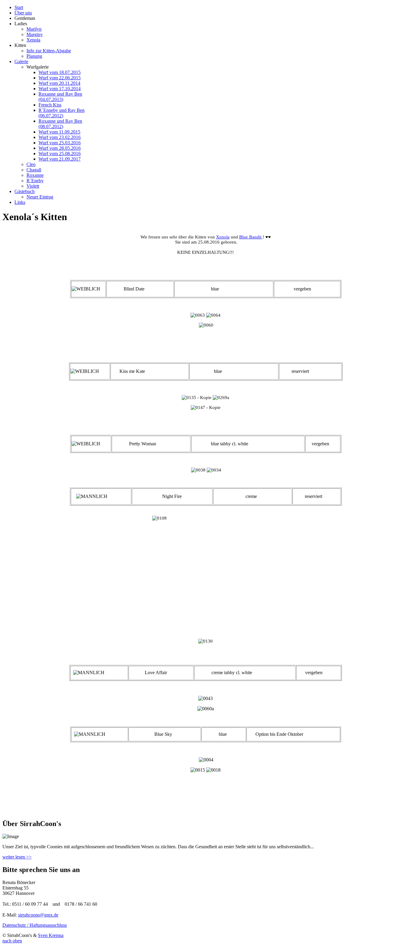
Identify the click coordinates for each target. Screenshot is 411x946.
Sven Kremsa (50, 935)
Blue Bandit (250, 237)
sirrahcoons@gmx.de (38, 914)
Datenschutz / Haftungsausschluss (34, 925)
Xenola (223, 237)
